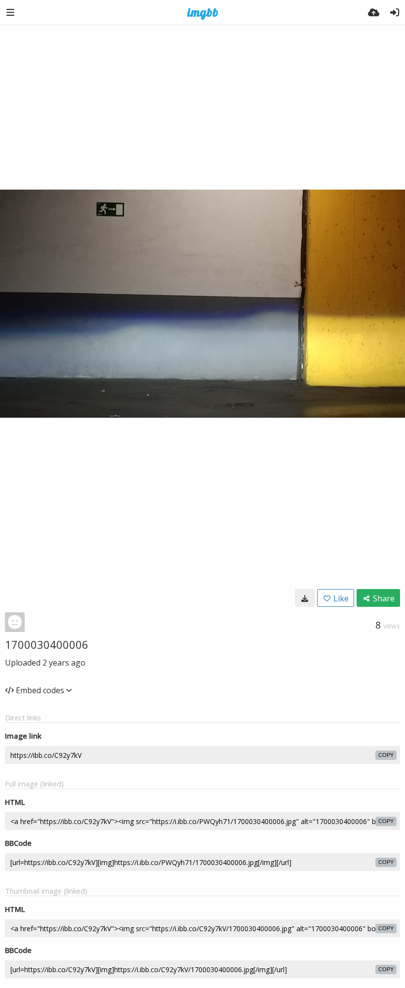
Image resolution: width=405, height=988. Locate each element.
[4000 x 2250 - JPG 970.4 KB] (305, 598)
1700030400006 (46, 644)
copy (386, 755)
